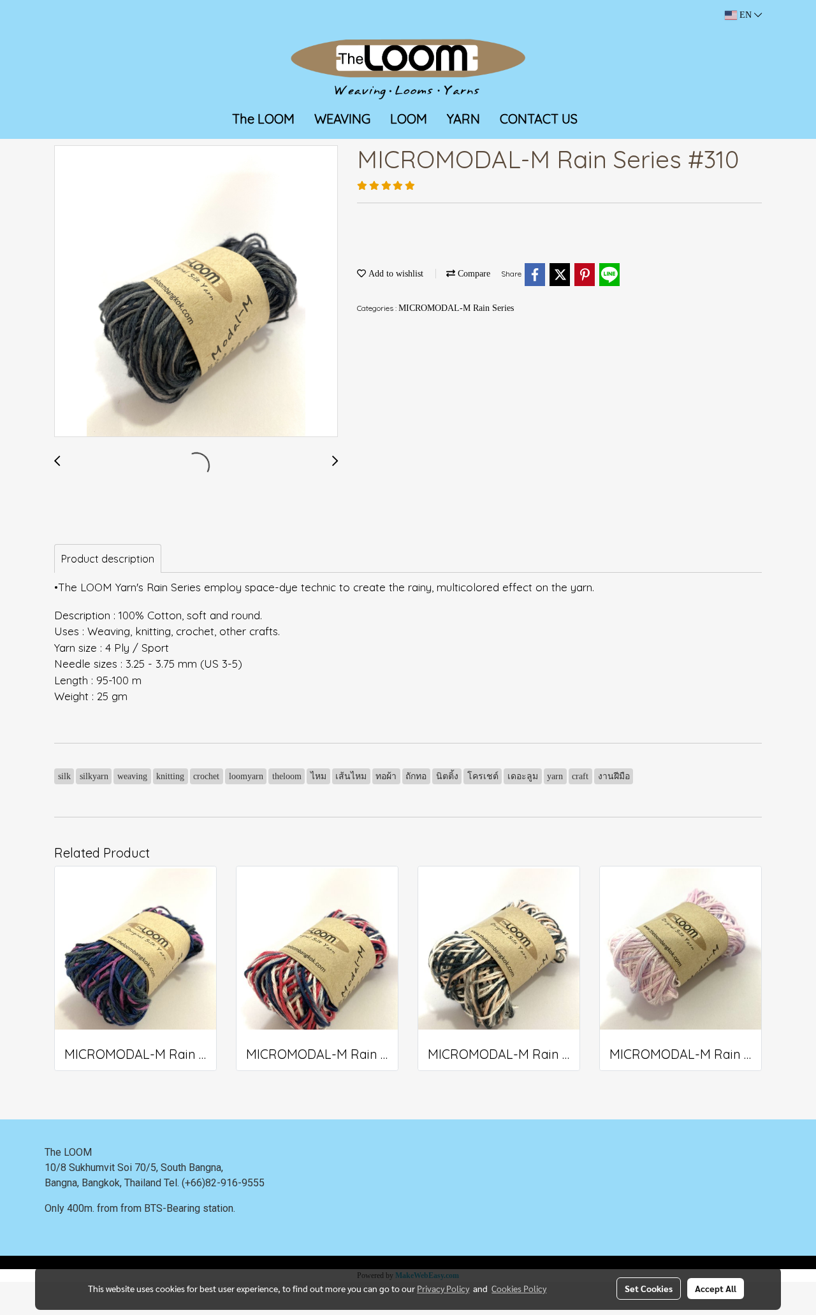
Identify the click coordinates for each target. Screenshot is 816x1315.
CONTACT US (539, 119)
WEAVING (342, 119)
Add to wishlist (394, 273)
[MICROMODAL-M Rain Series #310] (196, 292)
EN (745, 15)
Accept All (715, 1288)
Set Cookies (649, 1288)
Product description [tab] (107, 558)
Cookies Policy (519, 1288)
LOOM (408, 119)
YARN (463, 119)
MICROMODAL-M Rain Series (456, 308)
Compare (472, 273)
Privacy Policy (443, 1288)
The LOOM (263, 119)
